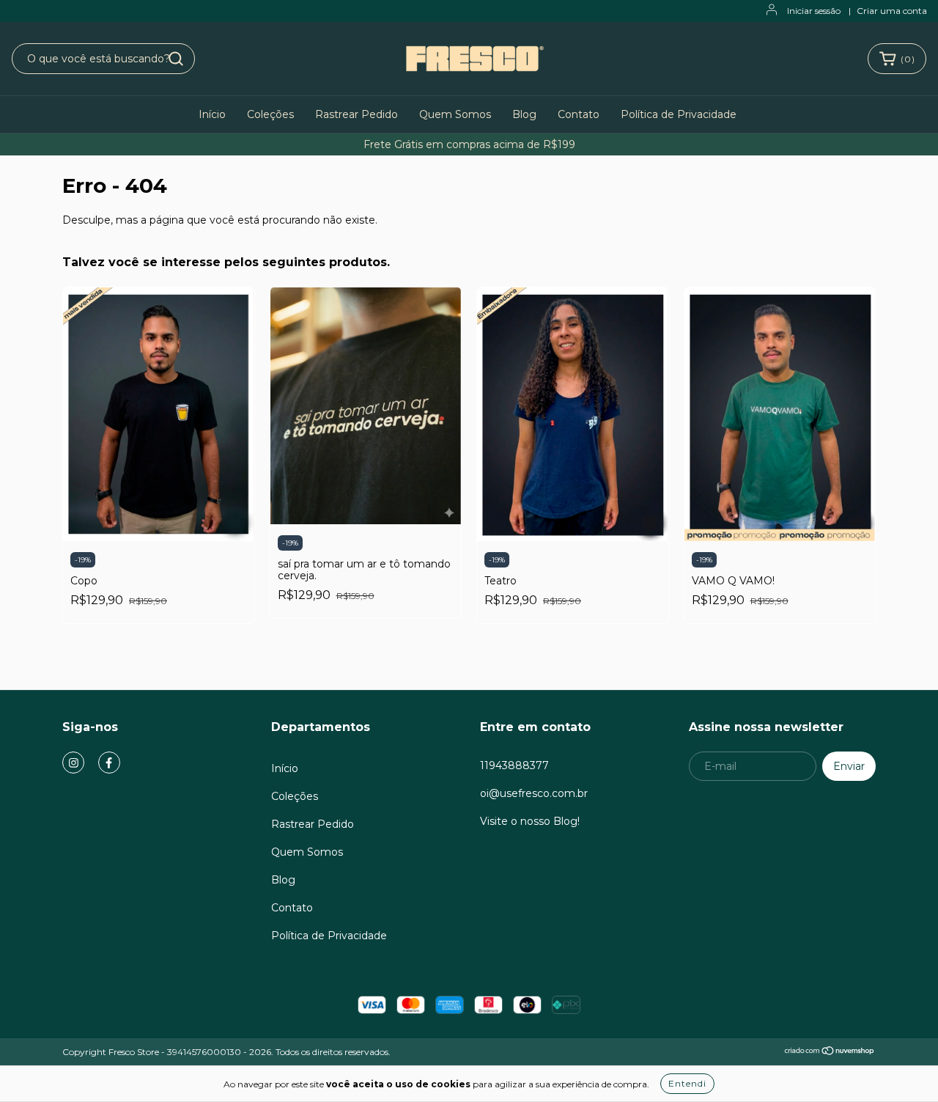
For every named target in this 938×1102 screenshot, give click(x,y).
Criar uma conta (892, 10)
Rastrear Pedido (356, 114)
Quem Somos (455, 114)
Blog (524, 114)
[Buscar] (176, 58)
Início (212, 114)
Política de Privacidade (678, 114)
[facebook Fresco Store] (109, 763)
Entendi (687, 1083)
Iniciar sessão (814, 10)
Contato (578, 114)
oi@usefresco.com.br (534, 793)
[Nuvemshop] (830, 1052)
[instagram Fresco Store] (73, 763)
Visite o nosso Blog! (530, 821)
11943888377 (514, 765)
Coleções (270, 114)
